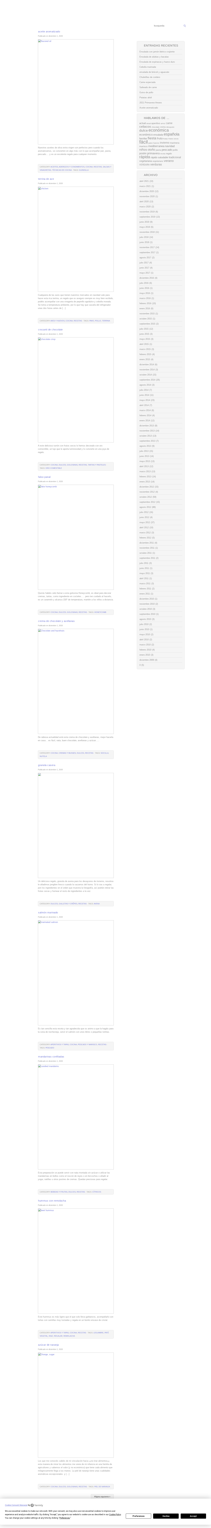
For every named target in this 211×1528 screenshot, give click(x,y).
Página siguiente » (102, 1497)
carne (169, 123)
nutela (43, 756)
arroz (163, 123)
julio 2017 (144, 262)
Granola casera (46, 765)
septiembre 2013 (147, 441)
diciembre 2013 (146, 425)
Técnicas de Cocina (72, 26)
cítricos (96, 1192)
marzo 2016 (145, 298)
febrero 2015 (145, 354)
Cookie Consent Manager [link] (16, 1505)
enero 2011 (144, 593)
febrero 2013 (145, 476)
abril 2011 (144, 578)
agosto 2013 (145, 446)
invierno (164, 142)
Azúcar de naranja (48, 1344)
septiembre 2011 (147, 558)
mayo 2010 (144, 634)
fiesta (152, 138)
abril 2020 (144, 201)
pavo (91, 321)
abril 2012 (144, 527)
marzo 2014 (145, 410)
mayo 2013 (144, 461)
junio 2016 (144, 288)
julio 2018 (144, 237)
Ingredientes (93, 26)
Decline (166, 1516)
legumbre (98, 1333)
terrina (106, 321)
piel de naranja (102, 1487)
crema (163, 127)
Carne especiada (147, 82)
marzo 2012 (145, 532)
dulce (143, 130)
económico (146, 134)
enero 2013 (144, 481)
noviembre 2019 (147, 211)
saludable (163, 157)
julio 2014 (144, 390)
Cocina (89, 167)
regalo (169, 153)
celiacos (145, 126)
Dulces (62, 465)
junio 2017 (144, 267)
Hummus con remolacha (52, 1200)
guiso (150, 143)
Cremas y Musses (67, 753)
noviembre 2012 (147, 492)
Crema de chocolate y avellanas (56, 621)
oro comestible (53, 468)
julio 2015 (144, 329)
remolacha (69, 1336)
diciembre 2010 (146, 599)
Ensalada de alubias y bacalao (154, 57)
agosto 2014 (145, 385)
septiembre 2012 (147, 502)
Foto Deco (122, 26)
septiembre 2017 (147, 252)
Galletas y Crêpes (68, 904)
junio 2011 (144, 568)
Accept (193, 1516)
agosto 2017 (145, 257)
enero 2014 (144, 420)
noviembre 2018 (147, 232)
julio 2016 (144, 283)
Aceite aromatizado (49, 31)
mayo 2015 (144, 339)
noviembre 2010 (147, 604)
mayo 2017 (144, 273)
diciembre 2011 (146, 543)
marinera (174, 143)
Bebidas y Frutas (59, 1192)
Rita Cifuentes (105, 11)
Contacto (136, 26)
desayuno (170, 127)
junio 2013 (144, 456)
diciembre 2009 (146, 660)
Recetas (108, 26)
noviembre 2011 (146, 548)
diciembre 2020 (146, 191)
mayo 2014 (144, 400)
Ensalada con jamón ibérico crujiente (157, 51)
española (171, 134)
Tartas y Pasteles (97, 465)
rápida (144, 157)
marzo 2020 (145, 206)
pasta (158, 150)
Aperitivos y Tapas (59, 1044)
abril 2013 (144, 466)
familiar (143, 138)
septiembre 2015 (147, 324)
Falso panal (44, 476)
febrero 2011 (145, 588)
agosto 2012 (145, 507)
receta (162, 154)
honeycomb (100, 612)
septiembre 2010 (147, 614)
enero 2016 (144, 308)
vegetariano (157, 161)
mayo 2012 (144, 522)
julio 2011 (143, 563)
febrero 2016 (145, 303)
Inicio (28, 26)
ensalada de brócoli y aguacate (154, 72)
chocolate (155, 127)
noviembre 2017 (147, 247)
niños (143, 149)
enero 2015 (144, 359)
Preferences (139, 1516)
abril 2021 (144, 181)
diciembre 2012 (146, 487)
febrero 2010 (145, 649)
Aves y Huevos (57, 321)
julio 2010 (144, 624)
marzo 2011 (145, 583)
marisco (143, 146)
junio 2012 (144, 517)
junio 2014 (144, 395)
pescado (49, 1048)
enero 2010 (144, 655)
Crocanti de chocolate (50, 329)
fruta (160, 138)
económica (159, 130)
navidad (170, 146)
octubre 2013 (145, 436)
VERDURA (144, 164)
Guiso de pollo (146, 92)
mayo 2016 (144, 293)
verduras (156, 164)
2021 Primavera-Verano (150, 102)
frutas (165, 139)
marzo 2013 (145, 471)
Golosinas (72, 465)
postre (143, 153)
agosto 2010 (145, 619)
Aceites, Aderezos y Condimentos (67, 167)
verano (169, 160)
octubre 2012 (145, 497)
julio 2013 (144, 451)
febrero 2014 (145, 415)
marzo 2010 (145, 644)
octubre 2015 (145, 318)
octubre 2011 (145, 553)
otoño (151, 149)
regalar (58, 1336)
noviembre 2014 (147, 369)
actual (142, 123)
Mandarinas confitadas (51, 1056)
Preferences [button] (65, 1518)
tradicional (175, 157)
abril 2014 (144, 405)
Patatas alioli (145, 97)
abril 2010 (144, 639)
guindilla (84, 170)
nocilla (104, 753)
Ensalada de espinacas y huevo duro (157, 62)
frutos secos (173, 139)
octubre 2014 (145, 374)
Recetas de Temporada (47, 26)
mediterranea (156, 146)
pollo (98, 321)
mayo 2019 (144, 227)
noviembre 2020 (147, 196)
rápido (154, 157)
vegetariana (145, 161)
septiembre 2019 (147, 217)
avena (97, 904)
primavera (153, 153)
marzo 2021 (145, 186)
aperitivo (155, 123)
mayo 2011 (144, 573)
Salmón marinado (48, 912)
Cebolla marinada (147, 67)
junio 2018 (144, 242)
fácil (143, 142)
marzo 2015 (145, 349)
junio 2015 (144, 334)
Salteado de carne (148, 87)
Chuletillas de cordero (149, 77)
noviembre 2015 (147, 313)
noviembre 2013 (147, 430)
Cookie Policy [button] (115, 1514)
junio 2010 (144, 629)
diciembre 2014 (146, 364)
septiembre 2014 (147, 380)
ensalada (158, 134)
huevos (156, 143)
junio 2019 (144, 222)
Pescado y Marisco (87, 1044)
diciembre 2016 (146, 278)
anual (148, 123)
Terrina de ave (46, 178)
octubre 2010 (145, 609)
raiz (51, 1336)
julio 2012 (144, 512)
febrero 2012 (145, 537)
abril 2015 (144, 344)
